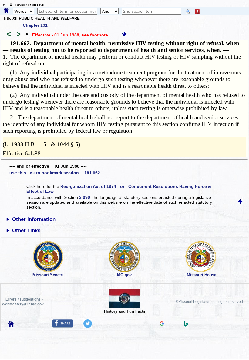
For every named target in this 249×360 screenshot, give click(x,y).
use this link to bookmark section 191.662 (54, 172)
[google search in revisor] (162, 324)
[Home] (6, 11)
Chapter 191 (35, 25)
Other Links (26, 230)
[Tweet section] (87, 326)
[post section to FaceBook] (62, 326)
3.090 (84, 197)
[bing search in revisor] (186, 325)
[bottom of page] (124, 34)
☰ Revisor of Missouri (25, 4)
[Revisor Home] (11, 325)
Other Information (34, 219)
